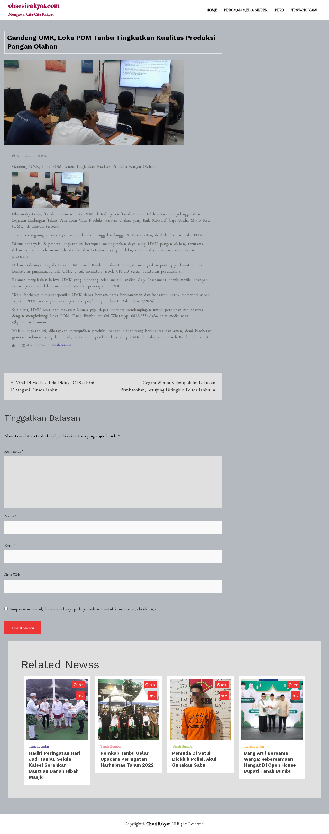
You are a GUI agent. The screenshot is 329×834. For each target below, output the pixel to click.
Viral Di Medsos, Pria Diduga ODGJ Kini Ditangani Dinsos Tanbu (52, 386)
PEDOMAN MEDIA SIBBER (245, 10)
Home (212, 10)
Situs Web (12, 574)
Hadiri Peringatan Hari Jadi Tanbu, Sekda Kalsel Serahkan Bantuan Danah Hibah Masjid (54, 765)
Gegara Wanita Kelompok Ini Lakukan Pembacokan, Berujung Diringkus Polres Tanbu (167, 386)
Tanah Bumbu (61, 345)
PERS (279, 10)
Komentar (13, 451)
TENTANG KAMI (304, 10)
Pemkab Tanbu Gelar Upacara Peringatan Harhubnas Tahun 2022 (127, 759)
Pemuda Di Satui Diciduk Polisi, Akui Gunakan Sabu (194, 759)
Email (9, 545)
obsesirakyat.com (33, 6)
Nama (10, 516)
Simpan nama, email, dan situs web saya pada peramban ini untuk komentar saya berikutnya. (83, 609)
